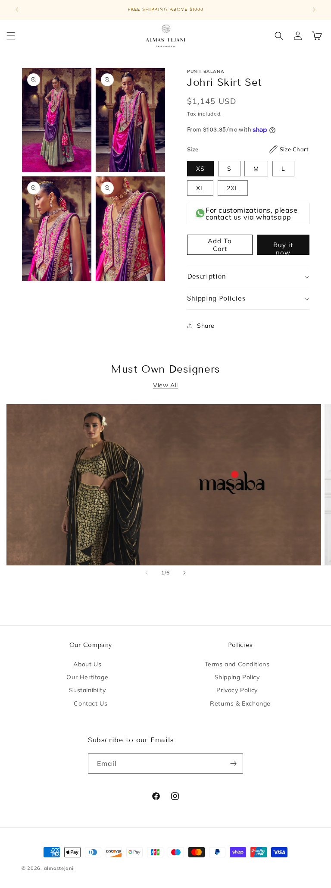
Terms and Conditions (237, 664)
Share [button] (206, 325)
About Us (87, 664)
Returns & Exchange (240, 703)
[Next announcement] (314, 9)
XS (200, 169)
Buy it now (283, 248)
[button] (10, 35)
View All (165, 385)
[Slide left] (146, 572)
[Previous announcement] (16, 9)
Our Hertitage (87, 677)
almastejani (59, 868)
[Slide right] (184, 572)
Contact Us (90, 703)
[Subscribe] (233, 763)
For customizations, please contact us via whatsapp (252, 213)
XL (200, 188)
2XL (233, 188)
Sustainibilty (87, 690)
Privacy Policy (236, 690)
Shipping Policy (237, 677)
